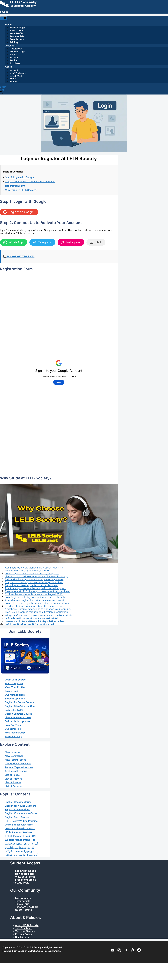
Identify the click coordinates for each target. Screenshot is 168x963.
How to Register (14, 683)
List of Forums (13, 782)
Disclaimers (22, 937)
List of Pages (12, 774)
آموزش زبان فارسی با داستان (19, 847)
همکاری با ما (16, 75)
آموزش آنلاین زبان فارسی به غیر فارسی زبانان (29, 623)
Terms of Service (25, 931)
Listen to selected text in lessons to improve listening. (36, 576)
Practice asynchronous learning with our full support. (35, 588)
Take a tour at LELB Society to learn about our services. (37, 591)
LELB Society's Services (18, 832)
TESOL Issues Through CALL (21, 835)
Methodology (17, 27)
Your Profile (16, 33)
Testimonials (17, 36)
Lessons (9, 45)
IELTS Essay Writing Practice (21, 820)
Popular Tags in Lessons (19, 767)
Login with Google (15, 679)
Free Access (17, 39)
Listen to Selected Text (18, 717)
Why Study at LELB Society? (21, 190)
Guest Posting (13, 728)
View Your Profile (15, 687)
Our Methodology (15, 694)
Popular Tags (17, 51)
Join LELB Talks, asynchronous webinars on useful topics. (38, 603)
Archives (15, 63)
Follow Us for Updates (17, 721)
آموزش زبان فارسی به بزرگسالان (21, 854)
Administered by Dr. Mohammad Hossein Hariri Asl (34, 567)
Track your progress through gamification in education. (37, 611)
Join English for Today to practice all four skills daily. (35, 597)
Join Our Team (13, 725)
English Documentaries (18, 801)
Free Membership (15, 732)
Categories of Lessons (18, 763)
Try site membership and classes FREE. (27, 570)
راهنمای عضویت (18, 72)
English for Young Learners (20, 805)
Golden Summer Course (18, 713)
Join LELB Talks (14, 709)
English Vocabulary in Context (22, 813)
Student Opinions (15, 698)
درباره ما (14, 69)
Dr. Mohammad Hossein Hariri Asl (44, 951)
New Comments (14, 755)
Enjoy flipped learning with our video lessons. (31, 585)
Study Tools (22, 882)
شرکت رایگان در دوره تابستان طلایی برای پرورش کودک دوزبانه (38, 614)
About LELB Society (26, 925)
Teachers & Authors (26, 906)
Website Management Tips (20, 839)
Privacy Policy (23, 934)
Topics (13, 60)
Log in (4, 12)
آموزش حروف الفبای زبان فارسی (21, 843)
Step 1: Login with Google (19, 177)
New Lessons (12, 752)
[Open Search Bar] (2, 93)
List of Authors (13, 778)
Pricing (14, 42)
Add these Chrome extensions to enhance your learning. (38, 609)
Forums (14, 57)
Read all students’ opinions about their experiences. (35, 606)
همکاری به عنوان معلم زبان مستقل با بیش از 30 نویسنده (35, 620)
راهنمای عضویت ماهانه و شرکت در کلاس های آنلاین (32, 617)
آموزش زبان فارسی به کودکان (19, 851)
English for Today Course (19, 702)
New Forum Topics (15, 759)
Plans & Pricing (13, 736)
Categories (16, 48)
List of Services (14, 786)
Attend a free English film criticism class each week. (35, 600)
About (8, 66)
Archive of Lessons (16, 771)
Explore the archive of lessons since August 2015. (34, 594)
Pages (13, 54)
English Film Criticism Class (21, 706)
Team (13, 78)
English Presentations (17, 809)
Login (3, 86)
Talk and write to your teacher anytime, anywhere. (34, 579)
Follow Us (15, 81)
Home (8, 24)
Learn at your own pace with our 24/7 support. (32, 573)
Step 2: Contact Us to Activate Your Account (30, 181)
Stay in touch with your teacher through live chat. (34, 582)
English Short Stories (17, 817)
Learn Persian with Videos (20, 828)
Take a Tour (16, 30)
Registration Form (15, 185)
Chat (2, 89)
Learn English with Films (19, 824)
